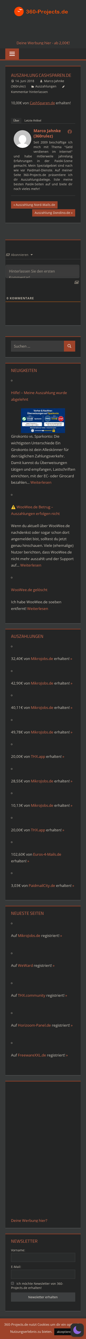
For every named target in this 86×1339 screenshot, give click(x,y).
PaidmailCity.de (42, 885)
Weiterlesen (40, 482)
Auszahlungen (45, 86)
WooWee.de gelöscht (29, 589)
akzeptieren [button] (64, 1332)
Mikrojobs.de (42, 658)
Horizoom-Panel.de (34, 1025)
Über (16, 120)
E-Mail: (16, 1267)
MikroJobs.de (42, 683)
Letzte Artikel (32, 120)
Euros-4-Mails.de (47, 854)
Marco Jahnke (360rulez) (47, 133)
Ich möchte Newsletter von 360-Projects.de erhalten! (37, 1285)
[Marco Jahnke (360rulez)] (22, 146)
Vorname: (18, 1250)
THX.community (31, 995)
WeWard (25, 965)
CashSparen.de (42, 103)
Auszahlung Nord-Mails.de (35, 205)
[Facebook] (69, 131)
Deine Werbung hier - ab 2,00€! (43, 42)
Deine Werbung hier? (29, 1220)
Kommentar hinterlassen (29, 92)
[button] (77, 1330)
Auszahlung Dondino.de (52, 213)
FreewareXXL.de (32, 1055)
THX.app (38, 756)
